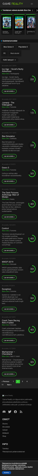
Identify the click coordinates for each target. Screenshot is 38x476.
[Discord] (4, 412)
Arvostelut (6, 427)
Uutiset (4, 430)
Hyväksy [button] (6, 472)
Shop (4, 436)
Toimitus (5, 449)
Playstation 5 (23, 47)
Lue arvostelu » (9, 91)
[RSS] (21, 412)
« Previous (5, 381)
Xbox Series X (8, 47)
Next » (9, 385)
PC (4, 53)
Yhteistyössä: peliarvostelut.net (13, 452)
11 (2, 385)
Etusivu (5, 424)
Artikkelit (5, 433)
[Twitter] (9, 412)
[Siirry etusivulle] (13, 4)
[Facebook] (15, 412)
